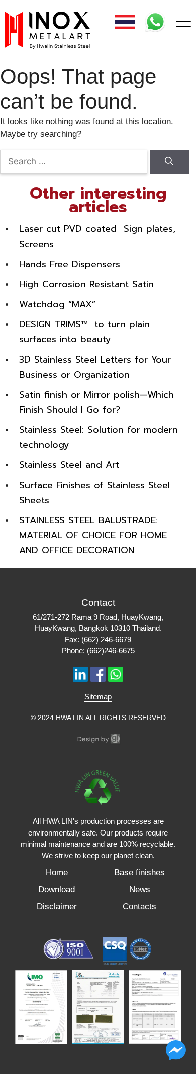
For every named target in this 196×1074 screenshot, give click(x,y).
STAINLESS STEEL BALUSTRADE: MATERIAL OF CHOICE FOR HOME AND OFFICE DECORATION (93, 535)
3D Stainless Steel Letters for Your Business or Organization (95, 367)
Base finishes (139, 872)
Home (57, 872)
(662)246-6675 (111, 650)
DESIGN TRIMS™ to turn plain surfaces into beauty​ (84, 331)
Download (56, 889)
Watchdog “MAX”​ (57, 304)
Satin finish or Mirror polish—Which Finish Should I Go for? (96, 402)
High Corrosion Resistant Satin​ (86, 284)
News (139, 889)
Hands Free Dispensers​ (69, 264)
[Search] (169, 162)
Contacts (139, 906)
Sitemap (98, 696)
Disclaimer (57, 906)
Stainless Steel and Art (69, 465)
